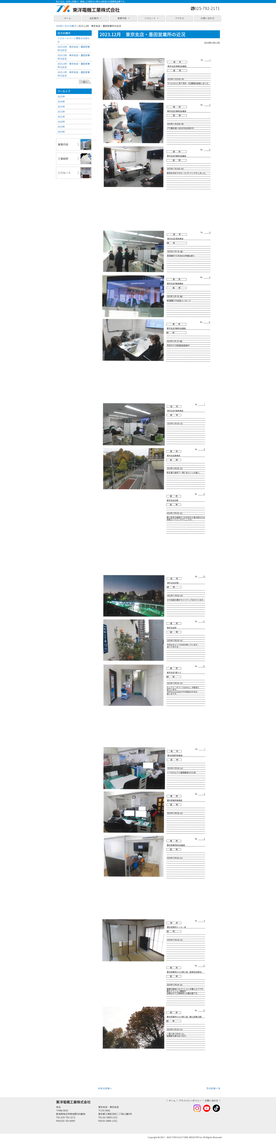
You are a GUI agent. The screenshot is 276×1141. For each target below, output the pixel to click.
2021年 (61, 116)
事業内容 (122, 18)
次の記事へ (212, 1088)
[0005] (159, 821)
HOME (59, 26)
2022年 (61, 111)
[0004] (159, 648)
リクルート (150, 18)
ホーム (67, 18)
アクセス (179, 18)
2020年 (61, 121)
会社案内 (94, 18)
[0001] (159, 132)
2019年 (61, 126)
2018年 (61, 131)
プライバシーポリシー (190, 1100)
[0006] (159, 993)
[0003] (159, 476)
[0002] (159, 304)
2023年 (61, 106)
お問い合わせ (207, 18)
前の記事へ (106, 1088)
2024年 (61, 101)
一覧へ (84, 82)
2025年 (61, 96)
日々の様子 (70, 26)
